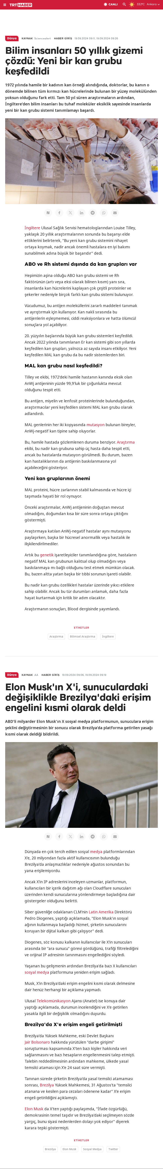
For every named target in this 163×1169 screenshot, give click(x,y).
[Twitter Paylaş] (70, 213)
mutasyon (95, 424)
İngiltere (32, 227)
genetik (47, 555)
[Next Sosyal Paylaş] (48, 213)
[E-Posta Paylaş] (115, 213)
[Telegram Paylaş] (93, 213)
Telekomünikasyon (54, 1000)
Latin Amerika (101, 912)
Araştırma (126, 442)
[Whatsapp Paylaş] (104, 213)
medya (96, 851)
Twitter (113, 1149)
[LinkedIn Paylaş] (81, 213)
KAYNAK (27, 38)
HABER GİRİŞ (63, 38)
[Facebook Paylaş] (59, 213)
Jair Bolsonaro (37, 1042)
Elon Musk (34, 1108)
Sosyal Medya (92, 1149)
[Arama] (124, 4)
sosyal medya (37, 972)
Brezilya (47, 1085)
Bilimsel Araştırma (82, 636)
